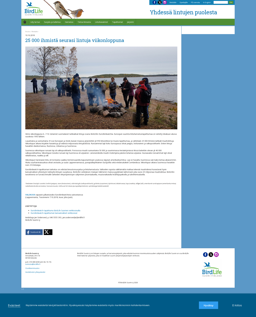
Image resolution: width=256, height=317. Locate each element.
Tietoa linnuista (84, 22)
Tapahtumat (117, 22)
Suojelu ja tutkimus (52, 22)
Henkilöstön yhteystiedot (35, 272)
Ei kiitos (237, 305)
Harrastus (69, 22)
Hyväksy (208, 305)
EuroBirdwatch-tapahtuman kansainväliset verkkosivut (54, 213)
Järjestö (130, 22)
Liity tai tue (35, 22)
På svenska (195, 2)
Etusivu (27, 31)
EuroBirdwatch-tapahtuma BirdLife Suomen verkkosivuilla (55, 210)
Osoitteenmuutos (32, 268)
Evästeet (14, 305)
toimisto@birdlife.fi (32, 264)
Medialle (173, 2)
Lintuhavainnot (101, 22)
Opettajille (184, 2)
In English (207, 2)
